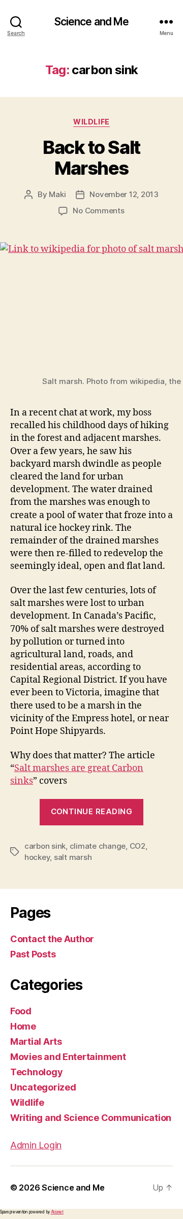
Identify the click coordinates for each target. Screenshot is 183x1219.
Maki (57, 194)
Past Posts (32, 954)
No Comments (98, 210)
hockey (37, 857)
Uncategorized (43, 1087)
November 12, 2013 (124, 194)
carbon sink (45, 846)
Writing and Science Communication (90, 1117)
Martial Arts (36, 1041)
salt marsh (73, 857)
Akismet (57, 1211)
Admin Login (36, 1145)
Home (23, 1026)
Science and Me (91, 21)
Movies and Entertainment (68, 1056)
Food (21, 1011)
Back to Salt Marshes (91, 157)
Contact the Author (52, 939)
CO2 (137, 846)
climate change (98, 846)
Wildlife (91, 121)
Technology (36, 1072)
